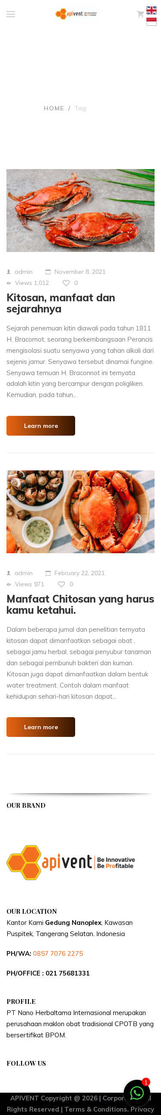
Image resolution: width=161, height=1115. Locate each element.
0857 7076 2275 (58, 953)
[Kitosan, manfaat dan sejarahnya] (80, 210)
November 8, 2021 (80, 272)
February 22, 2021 (80, 573)
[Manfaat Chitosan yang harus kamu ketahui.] (80, 511)
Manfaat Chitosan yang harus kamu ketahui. (80, 604)
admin (24, 272)
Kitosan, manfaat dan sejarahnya (60, 303)
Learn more (41, 426)
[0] (140, 14)
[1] (137, 1098)
